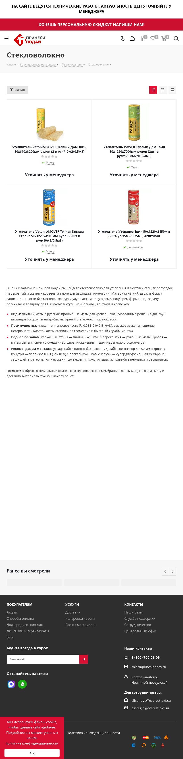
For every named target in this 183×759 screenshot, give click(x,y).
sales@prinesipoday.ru (148, 667)
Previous (165, 572)
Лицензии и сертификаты (28, 631)
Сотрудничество (137, 624)
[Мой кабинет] (132, 38)
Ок (32, 753)
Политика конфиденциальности (93, 732)
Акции (12, 612)
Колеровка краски (80, 618)
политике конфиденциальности (32, 743)
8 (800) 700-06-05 (145, 657)
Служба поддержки (140, 618)
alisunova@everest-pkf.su (151, 700)
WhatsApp (22, 684)
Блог (10, 637)
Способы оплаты (20, 618)
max (11, 684)
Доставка (72, 612)
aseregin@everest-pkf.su (150, 708)
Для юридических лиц (25, 624)
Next (172, 572)
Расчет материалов (81, 624)
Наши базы (133, 612)
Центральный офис (140, 631)
